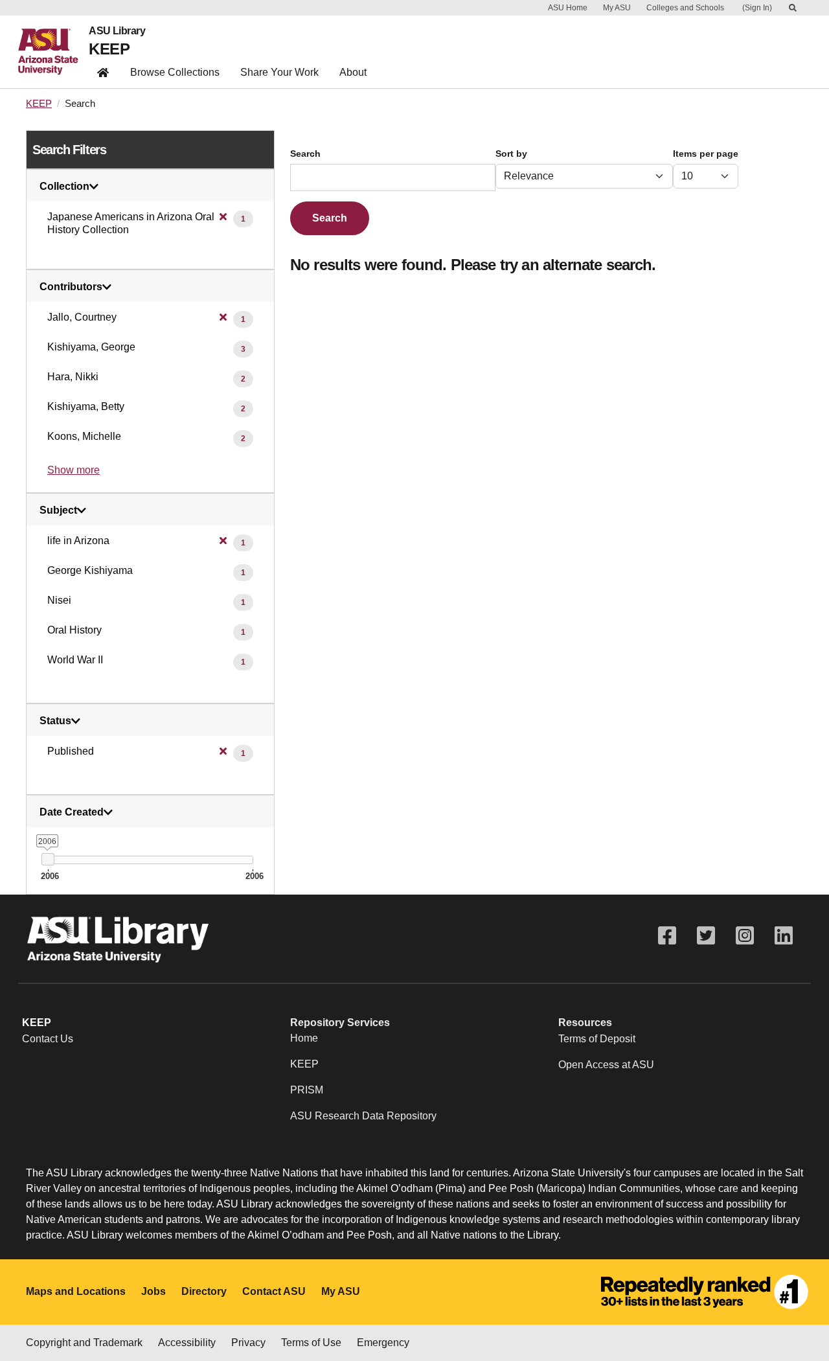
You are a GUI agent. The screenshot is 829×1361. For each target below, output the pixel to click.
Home (304, 1038)
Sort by (511, 154)
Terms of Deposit (596, 1038)
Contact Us (47, 1038)
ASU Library (117, 31)
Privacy (248, 1342)
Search (305, 154)
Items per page (705, 154)
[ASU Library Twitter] (706, 936)
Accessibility (187, 1342)
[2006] (47, 859)
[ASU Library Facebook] (667, 936)
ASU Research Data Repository (363, 1115)
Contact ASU (274, 1291)
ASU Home (567, 7)
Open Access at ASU (606, 1064)
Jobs (153, 1291)
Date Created (72, 812)
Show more (73, 469)
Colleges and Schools (685, 7)
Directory (204, 1291)
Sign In (757, 8)
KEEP (109, 49)
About (353, 72)
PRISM (306, 1089)
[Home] (53, 52)
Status (55, 721)
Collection (64, 186)
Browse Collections (175, 72)
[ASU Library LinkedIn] (783, 936)
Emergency (383, 1342)
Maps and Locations (76, 1291)
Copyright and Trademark (84, 1342)
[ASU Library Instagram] (744, 936)
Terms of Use (311, 1342)
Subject (58, 510)
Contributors (71, 287)
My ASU (617, 7)
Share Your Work (279, 72)
